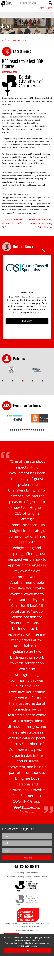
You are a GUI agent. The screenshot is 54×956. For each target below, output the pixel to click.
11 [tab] (31, 430)
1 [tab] (2, 381)
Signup (49, 7)
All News (6, 40)
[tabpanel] (13, 369)
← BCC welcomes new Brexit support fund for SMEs (12, 223)
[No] (50, 945)
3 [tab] (22, 381)
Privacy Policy (19, 872)
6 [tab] (20, 430)
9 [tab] (27, 430)
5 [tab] (42, 381)
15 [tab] (39, 430)
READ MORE (27, 321)
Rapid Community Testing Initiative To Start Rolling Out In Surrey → (40, 223)
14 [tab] (37, 430)
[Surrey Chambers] (6, 8)
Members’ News (19, 40)
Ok (28, 950)
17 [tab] (43, 430)
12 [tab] (33, 430)
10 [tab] (29, 430)
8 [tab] (25, 430)
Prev (44, 249)
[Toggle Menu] (50, 15)
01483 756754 (33, 930)
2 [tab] (12, 381)
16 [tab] (41, 430)
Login (41, 7)
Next (50, 249)
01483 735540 (28, 3)
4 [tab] (32, 381)
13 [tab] (35, 430)
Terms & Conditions (33, 872)
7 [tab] (23, 430)
